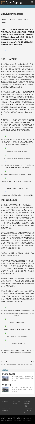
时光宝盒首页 (28, 410)
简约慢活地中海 (6, 385)
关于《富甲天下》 (17, 401)
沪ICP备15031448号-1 (27, 418)
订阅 (26, 404)
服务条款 (6, 409)
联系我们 (27, 400)
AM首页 (6, 400)
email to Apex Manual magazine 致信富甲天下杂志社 (16, 420)
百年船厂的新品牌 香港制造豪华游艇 (9, 364)
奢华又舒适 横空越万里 (8, 374)
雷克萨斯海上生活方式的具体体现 (26, 364)
